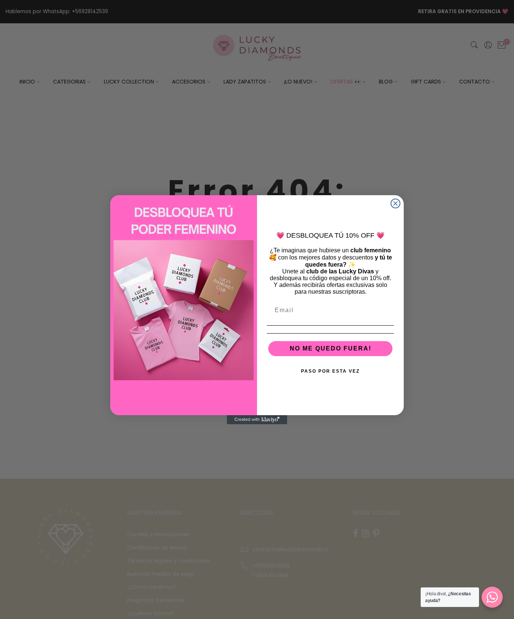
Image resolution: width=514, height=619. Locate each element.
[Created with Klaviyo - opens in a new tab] (257, 419)
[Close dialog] (395, 203)
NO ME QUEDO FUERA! (330, 348)
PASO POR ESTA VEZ (330, 371)
